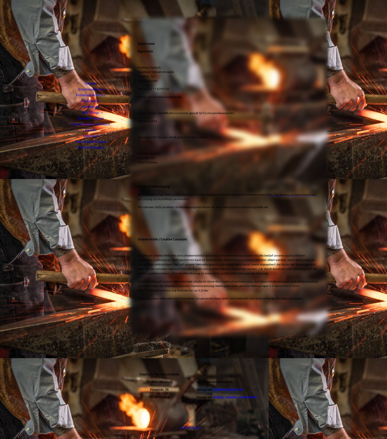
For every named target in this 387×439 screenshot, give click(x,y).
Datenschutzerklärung (90, 141)
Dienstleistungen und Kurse (90, 124)
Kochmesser (90, 107)
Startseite (90, 83)
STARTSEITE (190, 428)
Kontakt (90, 130)
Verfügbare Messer (90, 118)
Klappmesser (90, 101)
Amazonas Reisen (90, 89)
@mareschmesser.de (228, 389)
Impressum (90, 136)
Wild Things (90, 112)
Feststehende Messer (90, 95)
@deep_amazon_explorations (235, 397)
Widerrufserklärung (90, 147)
